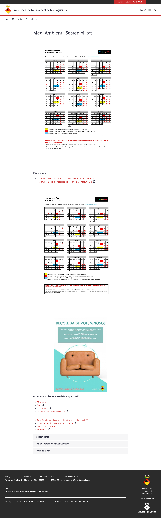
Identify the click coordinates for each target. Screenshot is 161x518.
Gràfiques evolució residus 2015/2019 (55, 423)
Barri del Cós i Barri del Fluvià (51, 411)
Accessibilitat (42, 501)
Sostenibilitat (42, 436)
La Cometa (42, 408)
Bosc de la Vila (43, 450)
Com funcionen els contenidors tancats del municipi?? (62, 420)
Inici (7, 19)
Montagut (41, 402)
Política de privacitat (25, 501)
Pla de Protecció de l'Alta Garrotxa (52, 443)
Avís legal (9, 501)
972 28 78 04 (56, 480)
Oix (38, 405)
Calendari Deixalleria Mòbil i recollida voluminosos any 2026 (65, 178)
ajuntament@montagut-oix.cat (77, 480)
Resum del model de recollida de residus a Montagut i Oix (64, 181)
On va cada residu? (46, 426)
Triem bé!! (42, 429)
